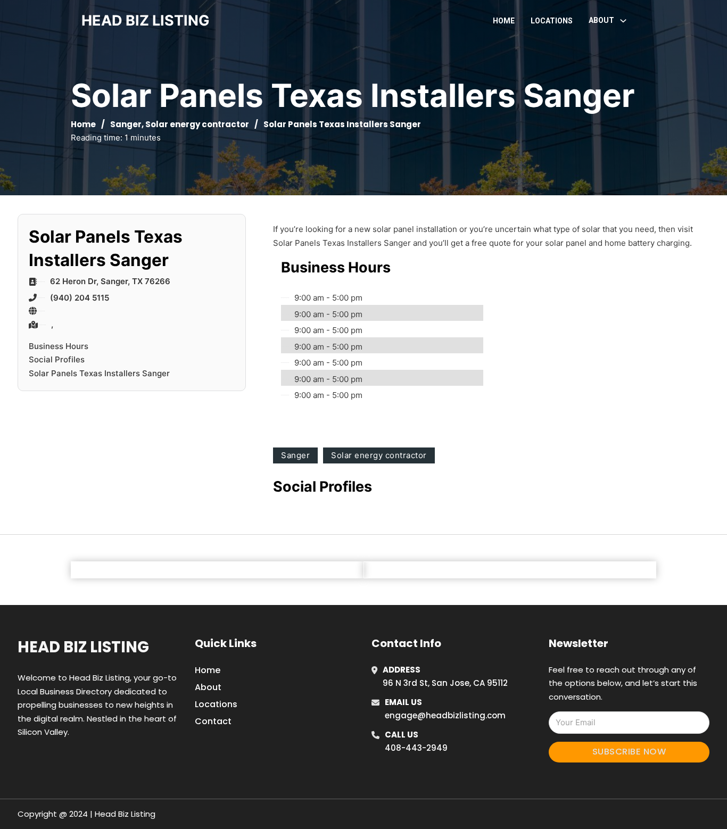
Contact (213, 721)
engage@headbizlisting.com (445, 715)
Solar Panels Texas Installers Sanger (99, 373)
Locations (552, 20)
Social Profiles (57, 359)
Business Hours (58, 346)
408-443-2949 (416, 747)
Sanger (126, 124)
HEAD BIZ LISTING (145, 20)
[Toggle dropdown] (623, 20)
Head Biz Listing (83, 647)
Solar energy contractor (197, 124)
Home (504, 20)
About (208, 687)
